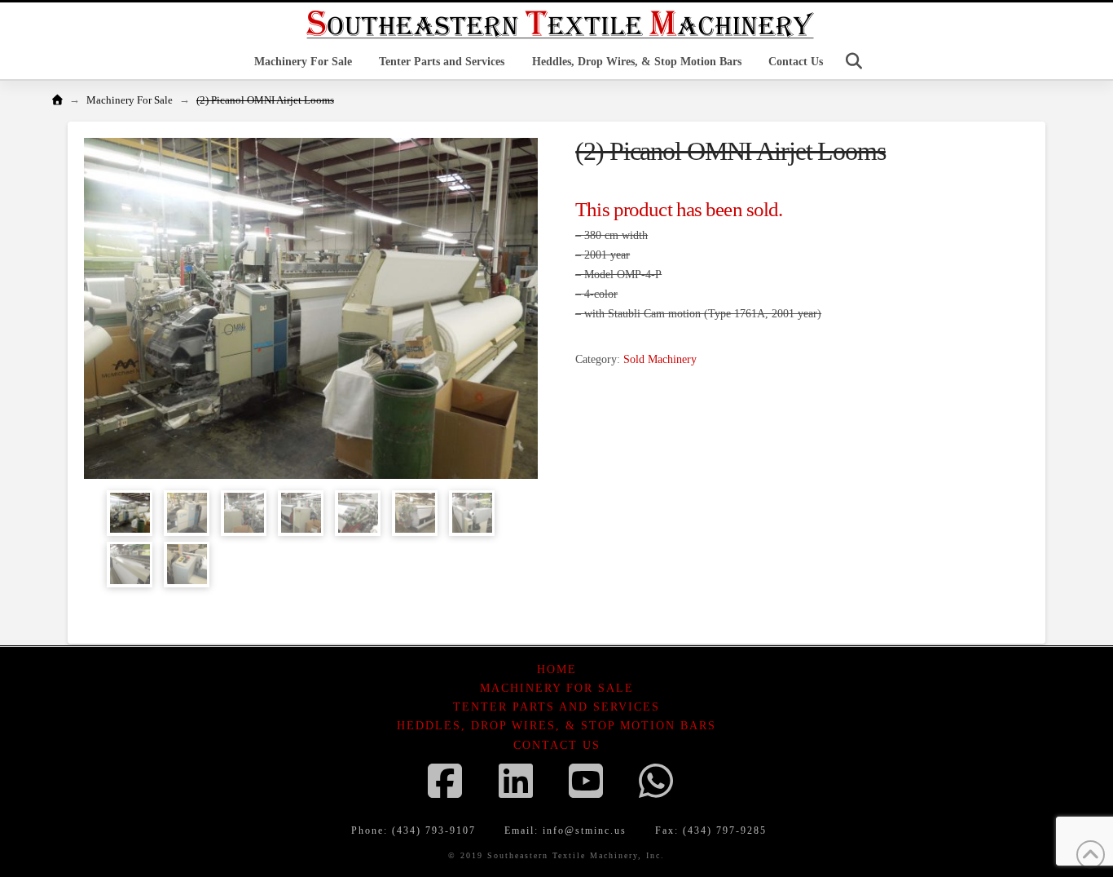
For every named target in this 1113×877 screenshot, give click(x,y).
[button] (854, 61)
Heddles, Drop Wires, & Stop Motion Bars (556, 726)
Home (557, 669)
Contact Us (556, 745)
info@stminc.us (585, 830)
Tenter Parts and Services (556, 707)
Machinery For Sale (557, 688)
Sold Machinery (660, 359)
